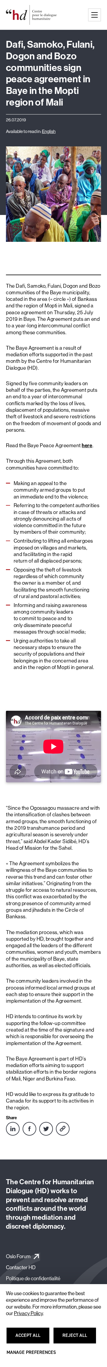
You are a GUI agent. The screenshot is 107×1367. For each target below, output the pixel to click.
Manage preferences (31, 1355)
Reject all (78, 1338)
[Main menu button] (94, 14)
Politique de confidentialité (33, 1278)
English (49, 131)
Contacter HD (21, 1267)
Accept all (31, 1338)
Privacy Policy (28, 1313)
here (87, 445)
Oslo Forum (18, 1256)
